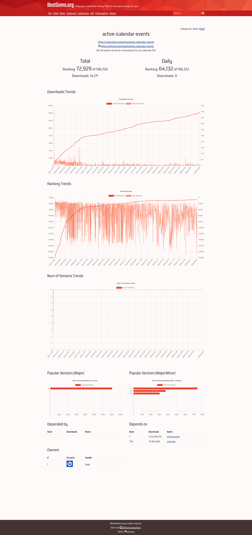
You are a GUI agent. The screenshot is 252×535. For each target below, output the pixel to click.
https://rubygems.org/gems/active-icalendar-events (126, 42)
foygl (87, 464)
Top (50, 13)
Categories (83, 13)
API (92, 13)
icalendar (171, 441)
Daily (62, 13)
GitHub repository (131, 527)
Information (101, 13)
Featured (71, 13)
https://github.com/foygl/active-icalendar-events (127, 46)
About (112, 13)
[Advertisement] (126, 495)
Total (55, 13)
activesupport (173, 436)
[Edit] (202, 29)
